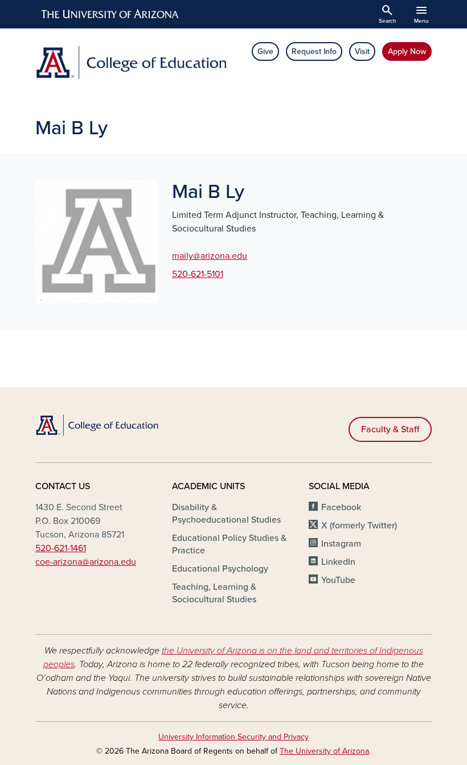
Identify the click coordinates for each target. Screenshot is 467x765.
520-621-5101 (197, 274)
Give (265, 51)
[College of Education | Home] (131, 62)
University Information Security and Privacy (233, 737)
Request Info (314, 51)
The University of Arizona (324, 751)
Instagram (341, 543)
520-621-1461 (60, 548)
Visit (362, 51)
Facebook (341, 507)
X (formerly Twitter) (359, 525)
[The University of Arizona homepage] (110, 14)
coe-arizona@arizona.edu (85, 562)
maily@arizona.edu (209, 256)
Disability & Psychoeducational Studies (226, 514)
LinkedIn (338, 562)
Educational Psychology (220, 568)
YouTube (338, 580)
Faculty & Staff (390, 429)
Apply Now (407, 51)
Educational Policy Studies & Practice (229, 544)
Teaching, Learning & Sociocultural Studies (214, 593)
